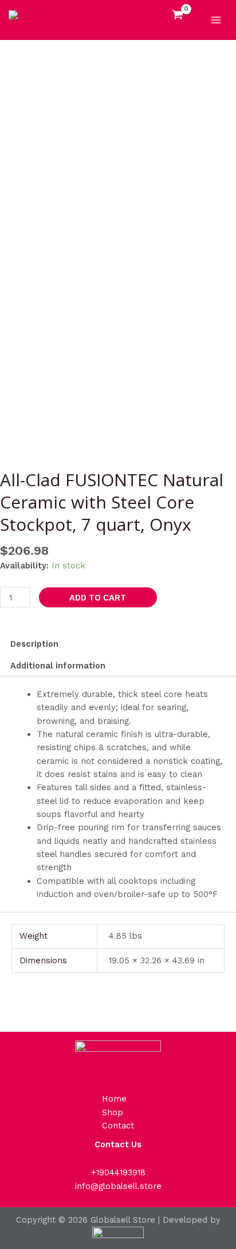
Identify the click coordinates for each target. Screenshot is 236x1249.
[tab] (118, 644)
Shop (112, 1112)
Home (114, 1099)
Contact (118, 1125)
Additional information (57, 665)
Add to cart (97, 598)
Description (34, 644)
